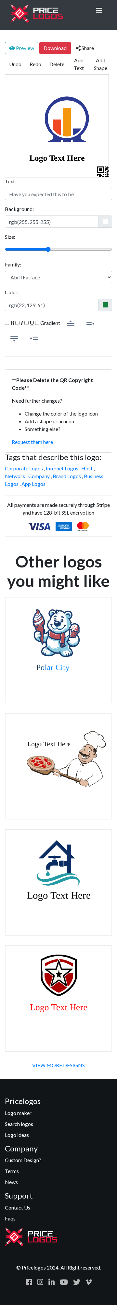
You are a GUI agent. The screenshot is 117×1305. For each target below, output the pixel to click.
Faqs (10, 1218)
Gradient (49, 323)
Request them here (32, 442)
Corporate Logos (24, 468)
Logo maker (18, 1113)
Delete (56, 64)
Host (87, 468)
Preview (24, 48)
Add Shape (100, 64)
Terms (12, 1171)
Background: (19, 209)
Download (55, 48)
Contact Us (17, 1207)
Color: (12, 292)
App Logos (33, 484)
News (11, 1182)
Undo (15, 64)
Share (87, 48)
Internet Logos (62, 468)
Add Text (79, 64)
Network (15, 476)
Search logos (19, 1124)
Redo (35, 64)
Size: (10, 237)
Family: (13, 264)
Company (39, 476)
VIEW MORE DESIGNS (58, 1065)
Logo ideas (17, 1135)
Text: (10, 181)
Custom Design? (23, 1160)
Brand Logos (67, 476)
